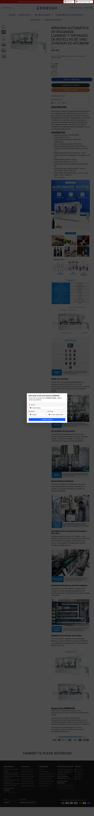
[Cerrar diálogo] (66, 395)
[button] (69, 1)
